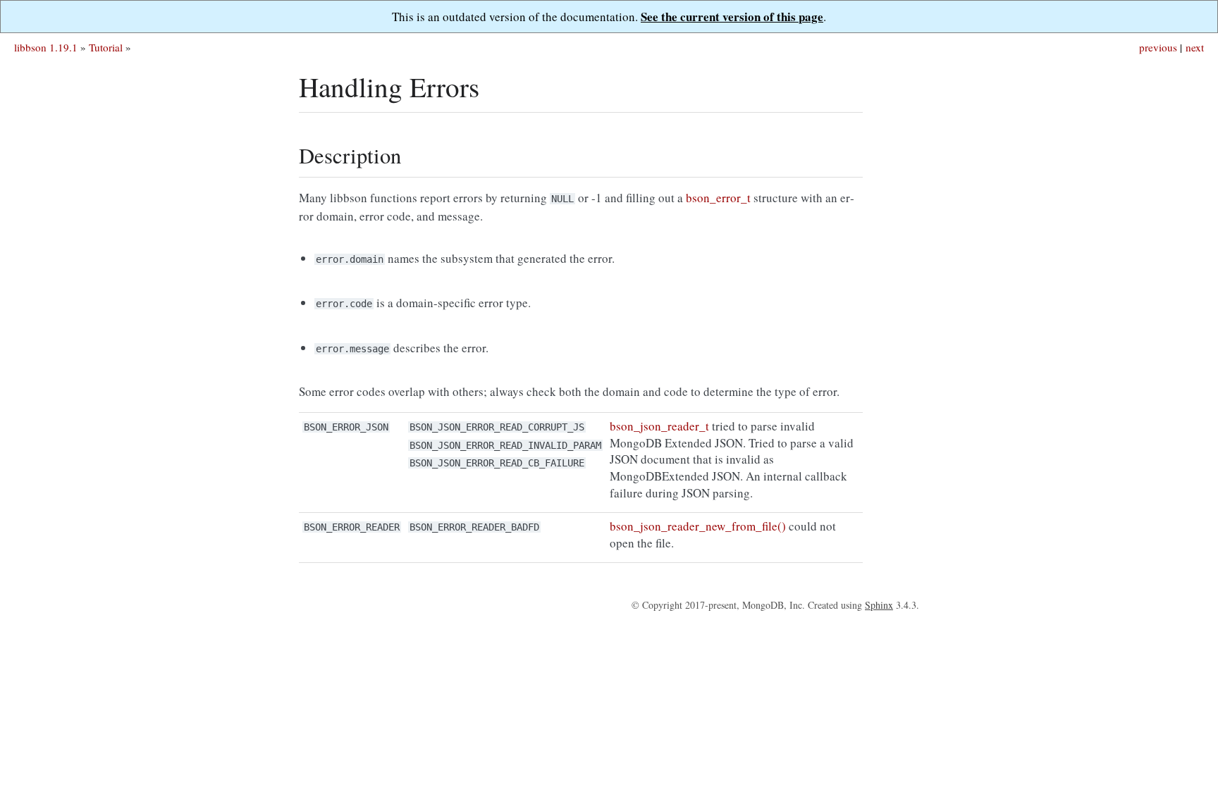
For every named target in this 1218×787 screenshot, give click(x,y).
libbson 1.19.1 (46, 47)
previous (1158, 47)
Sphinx (879, 605)
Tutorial (106, 47)
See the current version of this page (732, 16)
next (1195, 47)
